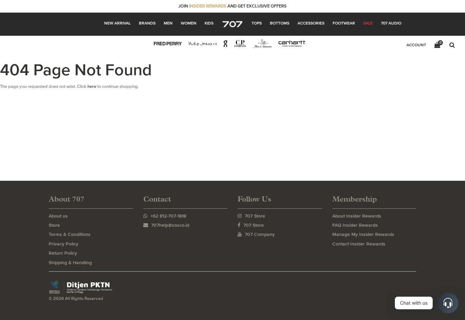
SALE (368, 23)
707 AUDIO (391, 23)
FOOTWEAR (344, 23)
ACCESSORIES (311, 23)
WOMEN (188, 23)
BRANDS (147, 23)
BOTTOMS (279, 23)
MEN (168, 23)
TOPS (257, 23)
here (91, 86)
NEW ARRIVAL (117, 23)
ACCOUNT (416, 45)
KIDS (209, 23)
